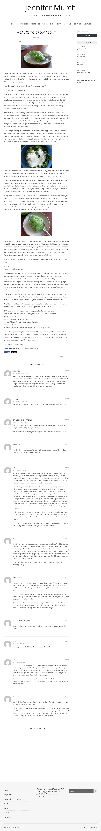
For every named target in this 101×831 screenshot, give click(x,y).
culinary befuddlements (84, 72)
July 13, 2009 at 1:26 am (19, 447)
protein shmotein (82, 49)
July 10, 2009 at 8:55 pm (19, 470)
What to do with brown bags (28, 348)
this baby (80, 64)
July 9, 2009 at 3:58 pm (19, 662)
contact (77, 24)
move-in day (81, 57)
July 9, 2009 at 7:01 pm (19, 623)
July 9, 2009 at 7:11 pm (19, 580)
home (12, 24)
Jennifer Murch (50, 7)
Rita (53, 244)
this (55, 113)
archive (68, 24)
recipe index (23, 24)
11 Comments (64, 357)
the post (62, 244)
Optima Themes (19, 827)
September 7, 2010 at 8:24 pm (21, 401)
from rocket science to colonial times (86, 81)
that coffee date (42, 73)
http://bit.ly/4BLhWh (31, 428)
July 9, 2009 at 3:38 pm (19, 699)
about (58, 24)
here (5, 262)
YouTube (87, 24)
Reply (67, 370)
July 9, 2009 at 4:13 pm (19, 644)
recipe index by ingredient (42, 24)
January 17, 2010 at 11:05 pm (21, 422)
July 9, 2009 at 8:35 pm (19, 541)
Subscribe (87, 35)
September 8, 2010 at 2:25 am (21, 373)
